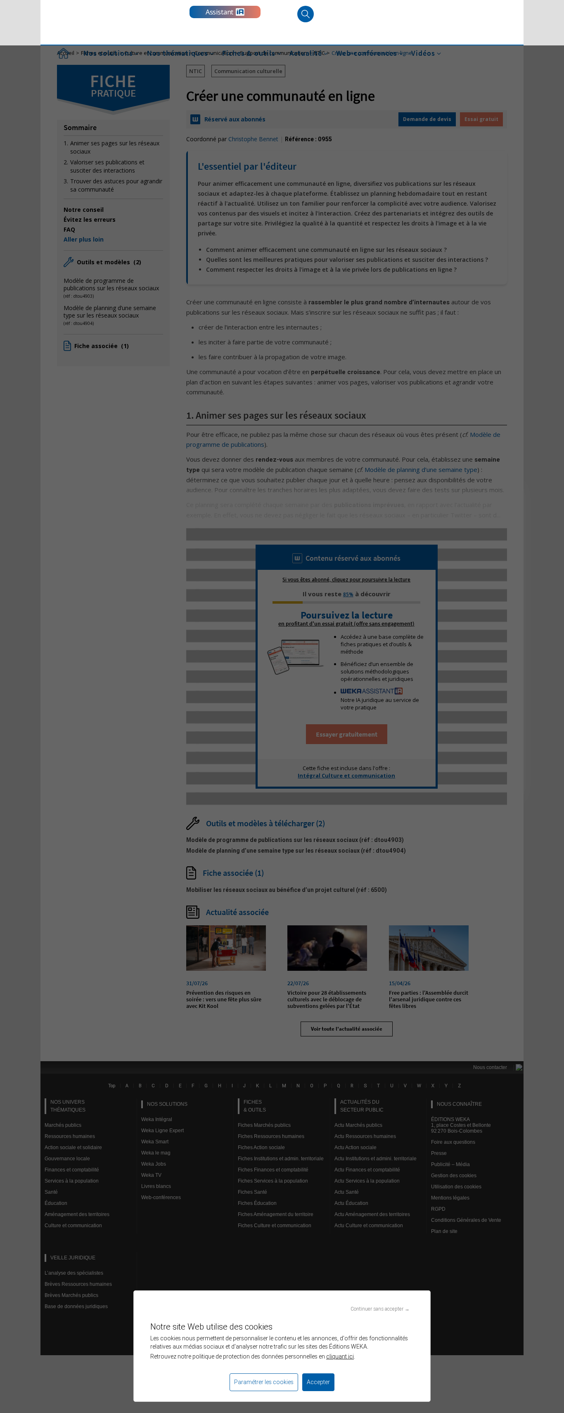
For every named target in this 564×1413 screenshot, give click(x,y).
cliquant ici (340, 1356)
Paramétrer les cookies (264, 1382)
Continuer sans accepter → (380, 1309)
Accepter (318, 1382)
